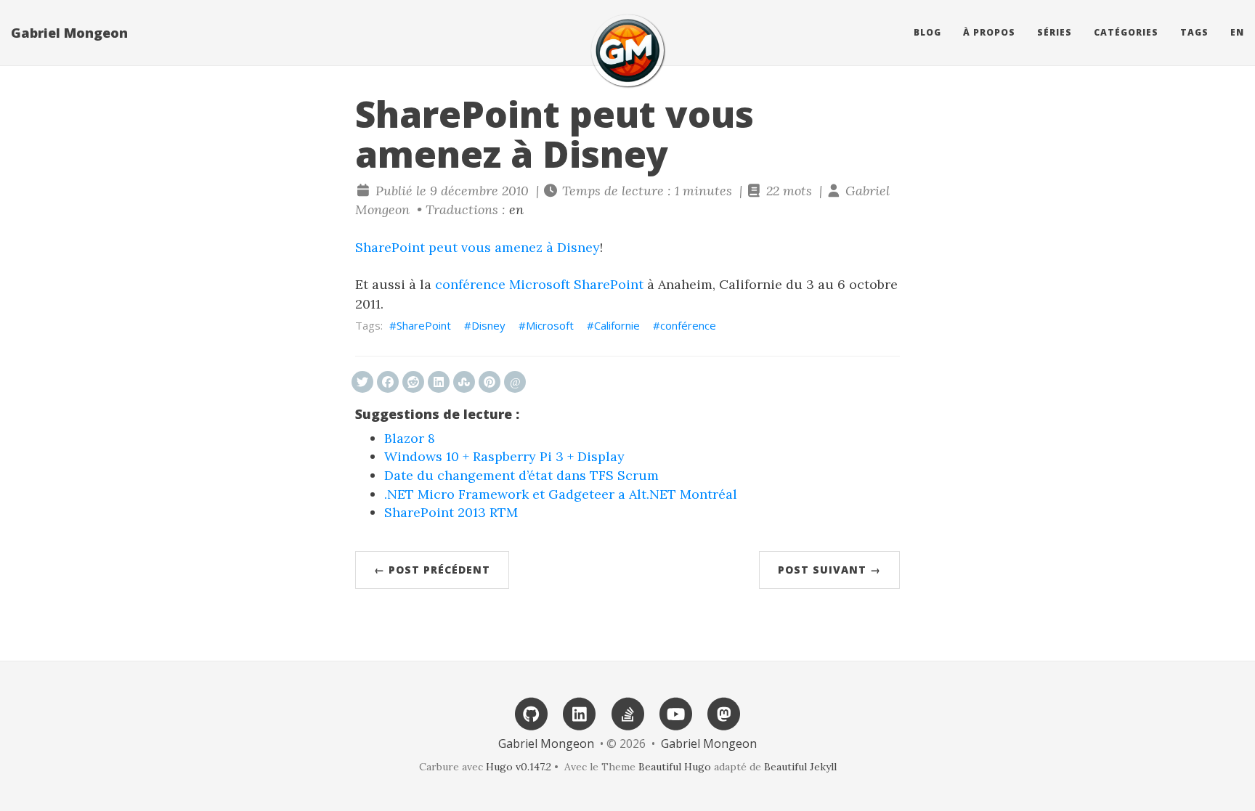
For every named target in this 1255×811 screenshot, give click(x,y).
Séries (1054, 32)
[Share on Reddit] (413, 382)
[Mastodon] (723, 712)
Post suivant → (829, 569)
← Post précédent (432, 569)
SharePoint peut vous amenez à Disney (477, 247)
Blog (927, 32)
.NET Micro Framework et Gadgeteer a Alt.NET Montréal (560, 494)
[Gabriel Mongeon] (627, 50)
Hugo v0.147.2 (518, 766)
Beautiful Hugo (674, 766)
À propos (989, 32)
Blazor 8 (409, 438)
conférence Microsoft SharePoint (539, 284)
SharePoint (424, 325)
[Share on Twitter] (362, 382)
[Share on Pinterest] (489, 382)
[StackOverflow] (627, 712)
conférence (688, 325)
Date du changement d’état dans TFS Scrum (521, 475)
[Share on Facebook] (388, 382)
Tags (1194, 32)
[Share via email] (515, 382)
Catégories (1126, 32)
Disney (488, 325)
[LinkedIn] (579, 712)
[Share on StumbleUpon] (464, 382)
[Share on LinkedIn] (439, 382)
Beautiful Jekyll (800, 766)
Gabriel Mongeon (69, 32)
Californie (617, 325)
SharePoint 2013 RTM (451, 512)
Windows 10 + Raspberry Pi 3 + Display (504, 456)
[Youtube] (675, 712)
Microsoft (550, 325)
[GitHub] (531, 712)
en (1237, 32)
